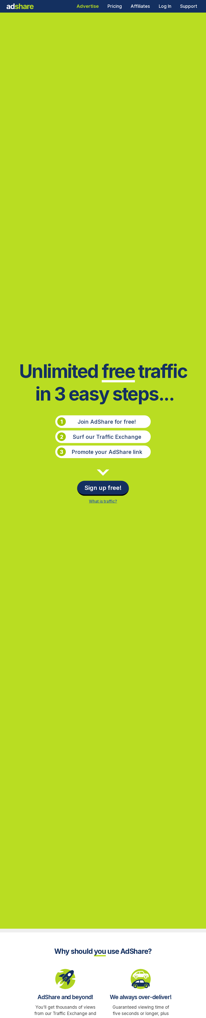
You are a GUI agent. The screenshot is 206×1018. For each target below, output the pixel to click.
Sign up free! (103, 487)
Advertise (88, 6)
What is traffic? (103, 500)
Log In (165, 6)
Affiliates (140, 6)
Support (188, 6)
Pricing (115, 6)
